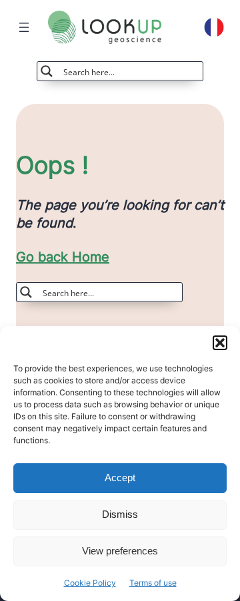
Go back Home (62, 257)
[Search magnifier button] (46, 71)
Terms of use (153, 583)
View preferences (120, 550)
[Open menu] (24, 27)
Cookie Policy (90, 583)
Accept (120, 477)
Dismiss (120, 514)
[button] (220, 342)
